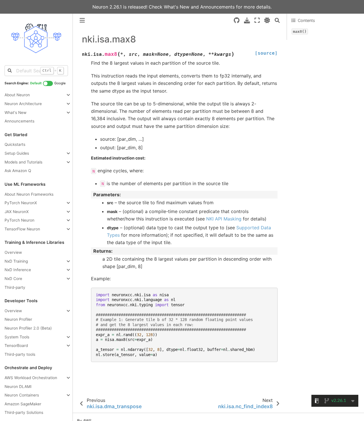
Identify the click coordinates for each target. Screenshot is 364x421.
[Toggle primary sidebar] (82, 20)
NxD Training (16, 261)
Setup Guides (17, 153)
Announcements (217, 7)
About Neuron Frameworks (29, 194)
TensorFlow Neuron (22, 229)
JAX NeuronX (17, 211)
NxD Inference (18, 269)
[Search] (277, 20)
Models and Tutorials (23, 162)
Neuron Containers (22, 395)
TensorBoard (16, 345)
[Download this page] (247, 20)
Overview (13, 252)
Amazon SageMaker (23, 404)
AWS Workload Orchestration (31, 377)
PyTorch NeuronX (21, 203)
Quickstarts (15, 144)
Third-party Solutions (24, 412)
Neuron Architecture (23, 103)
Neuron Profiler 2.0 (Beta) (28, 328)
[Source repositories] (236, 20)
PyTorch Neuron (19, 220)
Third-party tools (20, 354)
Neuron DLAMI (18, 386)
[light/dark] (267, 20)
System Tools (17, 337)
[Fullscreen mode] (257, 20)
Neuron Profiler (18, 319)
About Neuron (17, 95)
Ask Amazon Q (18, 170)
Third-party (15, 287)
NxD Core (13, 278)
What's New (177, 7)
